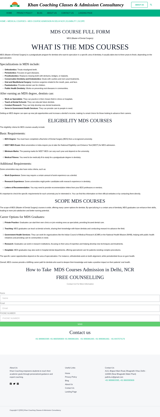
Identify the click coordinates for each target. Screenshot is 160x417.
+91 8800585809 (57, 339)
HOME (3, 21)
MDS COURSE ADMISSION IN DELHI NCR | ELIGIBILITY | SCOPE (56, 21)
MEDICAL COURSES (17, 21)
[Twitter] (14, 384)
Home (9, 13)
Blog (39, 13)
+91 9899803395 (42, 339)
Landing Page (85, 13)
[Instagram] (18, 384)
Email (2, 303)
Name (2, 293)
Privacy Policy (24, 13)
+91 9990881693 (87, 339)
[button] (139, 5)
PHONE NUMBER (8, 313)
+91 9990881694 (71, 339)
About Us (52, 13)
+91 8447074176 (118, 339)
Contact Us (67, 13)
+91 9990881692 (102, 339)
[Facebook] (11, 384)
